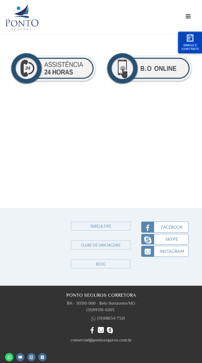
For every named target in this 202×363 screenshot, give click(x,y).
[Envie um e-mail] (20, 356)
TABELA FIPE (100, 226)
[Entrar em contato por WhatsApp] (9, 356)
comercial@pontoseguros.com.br (101, 340)
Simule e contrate (190, 46)
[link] (165, 227)
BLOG (100, 264)
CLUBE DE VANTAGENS (100, 245)
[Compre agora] (42, 356)
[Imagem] (76, 17)
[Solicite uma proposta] (31, 356)
